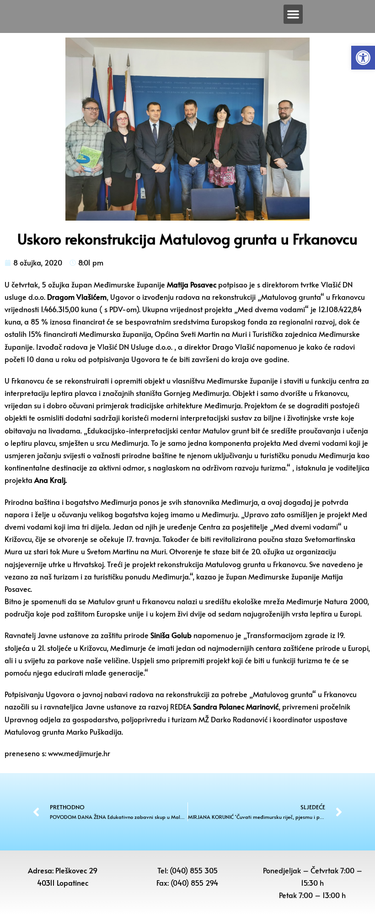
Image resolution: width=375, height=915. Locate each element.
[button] (363, 58)
